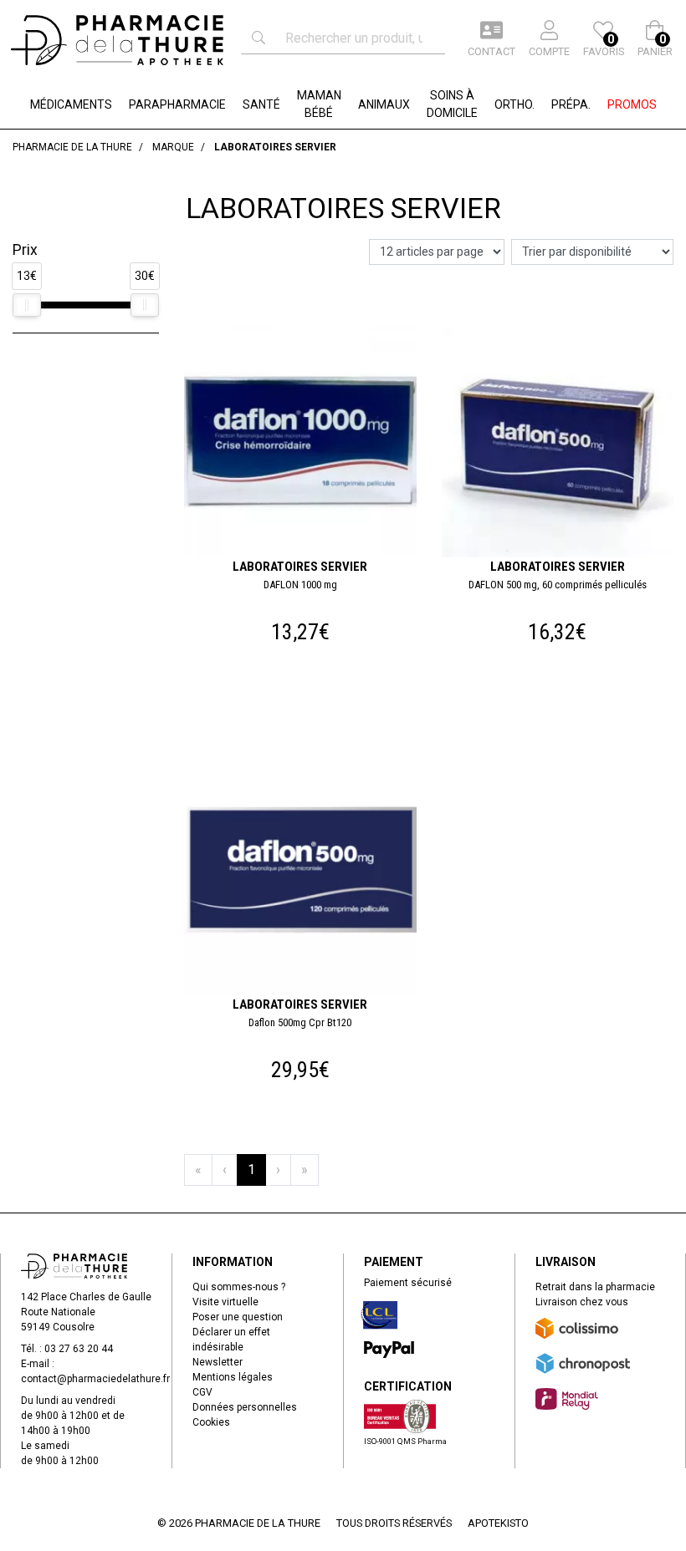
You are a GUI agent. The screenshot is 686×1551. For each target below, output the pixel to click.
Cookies (211, 1422)
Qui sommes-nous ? (238, 1287)
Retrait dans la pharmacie (595, 1287)
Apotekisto (498, 1523)
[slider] (27, 305)
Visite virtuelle (225, 1302)
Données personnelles (244, 1407)
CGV (202, 1392)
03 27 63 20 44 (78, 1349)
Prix (25, 250)
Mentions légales (232, 1377)
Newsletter (217, 1362)
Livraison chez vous (581, 1302)
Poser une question (237, 1317)
